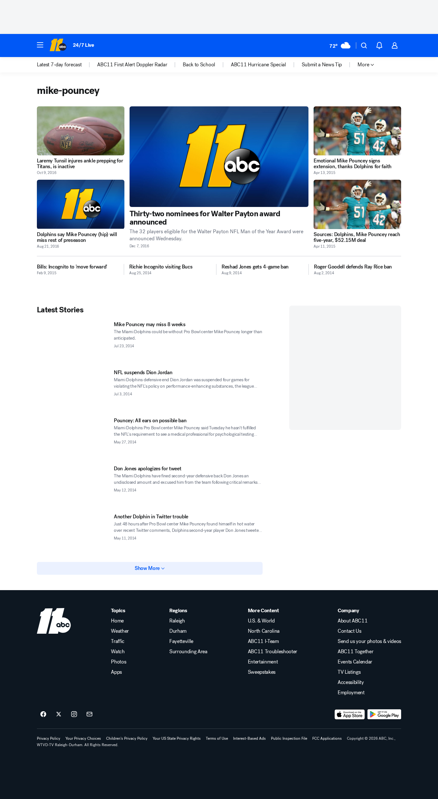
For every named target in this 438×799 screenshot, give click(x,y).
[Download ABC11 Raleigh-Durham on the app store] (349, 714)
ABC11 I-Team (263, 641)
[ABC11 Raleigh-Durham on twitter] (58, 714)
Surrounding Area (188, 651)
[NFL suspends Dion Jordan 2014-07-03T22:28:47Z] (73, 390)
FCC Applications (327, 738)
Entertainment (263, 661)
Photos (118, 661)
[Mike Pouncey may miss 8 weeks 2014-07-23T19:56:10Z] (73, 342)
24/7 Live (83, 45)
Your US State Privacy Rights (177, 738)
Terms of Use (217, 738)
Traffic (117, 641)
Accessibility (351, 682)
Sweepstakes (261, 672)
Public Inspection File (289, 738)
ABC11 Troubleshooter (273, 651)
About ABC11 (352, 620)
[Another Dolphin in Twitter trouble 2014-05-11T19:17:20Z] (73, 534)
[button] (40, 44)
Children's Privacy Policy (126, 738)
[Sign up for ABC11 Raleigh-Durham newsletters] (89, 714)
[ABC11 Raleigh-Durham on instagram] (74, 714)
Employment (351, 692)
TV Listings (349, 672)
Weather (120, 631)
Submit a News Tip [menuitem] (322, 65)
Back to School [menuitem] (199, 65)
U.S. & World (261, 620)
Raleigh (177, 620)
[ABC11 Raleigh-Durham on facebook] (43, 714)
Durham (178, 631)
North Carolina (264, 631)
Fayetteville (181, 641)
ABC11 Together (356, 651)
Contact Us (349, 631)
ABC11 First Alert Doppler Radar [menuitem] (132, 65)
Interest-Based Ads (249, 738)
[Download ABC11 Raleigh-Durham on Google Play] (384, 714)
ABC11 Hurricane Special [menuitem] (258, 65)
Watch (117, 651)
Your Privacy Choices (83, 738)
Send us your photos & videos (369, 641)
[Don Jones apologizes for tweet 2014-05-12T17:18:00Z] (73, 486)
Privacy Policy (48, 738)
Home (117, 620)
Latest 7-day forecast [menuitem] (59, 65)
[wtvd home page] (54, 621)
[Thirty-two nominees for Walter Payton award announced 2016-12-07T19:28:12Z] (219, 156)
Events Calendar (355, 661)
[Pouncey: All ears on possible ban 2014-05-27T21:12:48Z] (73, 438)
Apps (116, 672)
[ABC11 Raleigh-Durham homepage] (57, 45)
